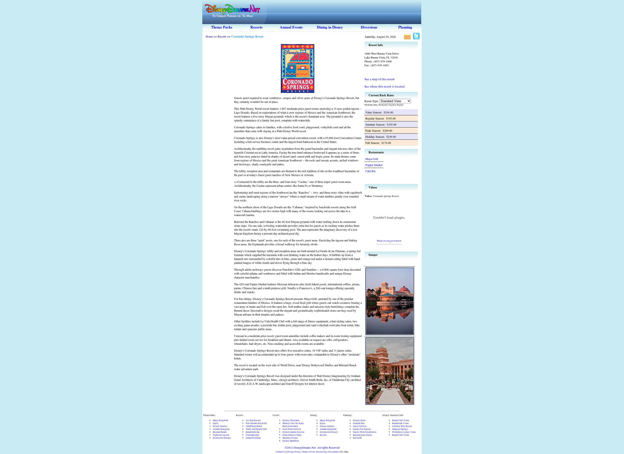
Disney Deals (359, 420)
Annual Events (291, 27)
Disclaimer (333, 451)
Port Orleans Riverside (256, 423)
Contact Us (281, 451)
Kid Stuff (357, 437)
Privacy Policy (294, 451)
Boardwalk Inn (253, 432)
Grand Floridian (253, 437)
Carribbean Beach (254, 426)
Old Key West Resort (402, 426)
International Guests (362, 435)
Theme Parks (221, 27)
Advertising (321, 451)
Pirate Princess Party (292, 435)
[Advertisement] (218, 114)
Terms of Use (308, 451)
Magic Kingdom (220, 420)
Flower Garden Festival (293, 432)
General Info (359, 423)
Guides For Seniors (362, 429)
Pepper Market (373, 165)
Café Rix (370, 171)
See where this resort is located (384, 86)
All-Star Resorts (253, 420)
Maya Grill (371, 159)
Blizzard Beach (220, 432)
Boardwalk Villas (400, 423)
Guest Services (360, 426)
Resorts (256, 27)
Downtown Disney (222, 437)
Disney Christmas (291, 420)
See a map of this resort (379, 79)
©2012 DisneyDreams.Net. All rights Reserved (312, 447)
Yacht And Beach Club (256, 429)
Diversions (369, 27)
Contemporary (252, 435)
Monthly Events (290, 437)
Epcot (215, 423)
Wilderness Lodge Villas (404, 432)
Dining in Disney (330, 27)
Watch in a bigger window (389, 240)
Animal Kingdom (221, 429)
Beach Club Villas (400, 420)
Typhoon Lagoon (221, 435)
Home (209, 36)
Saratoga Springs (400, 429)
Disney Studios (220, 426)
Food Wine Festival (292, 429)
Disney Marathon (291, 440)
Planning (405, 27)
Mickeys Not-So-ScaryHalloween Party (293, 425)
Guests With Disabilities (365, 432)
